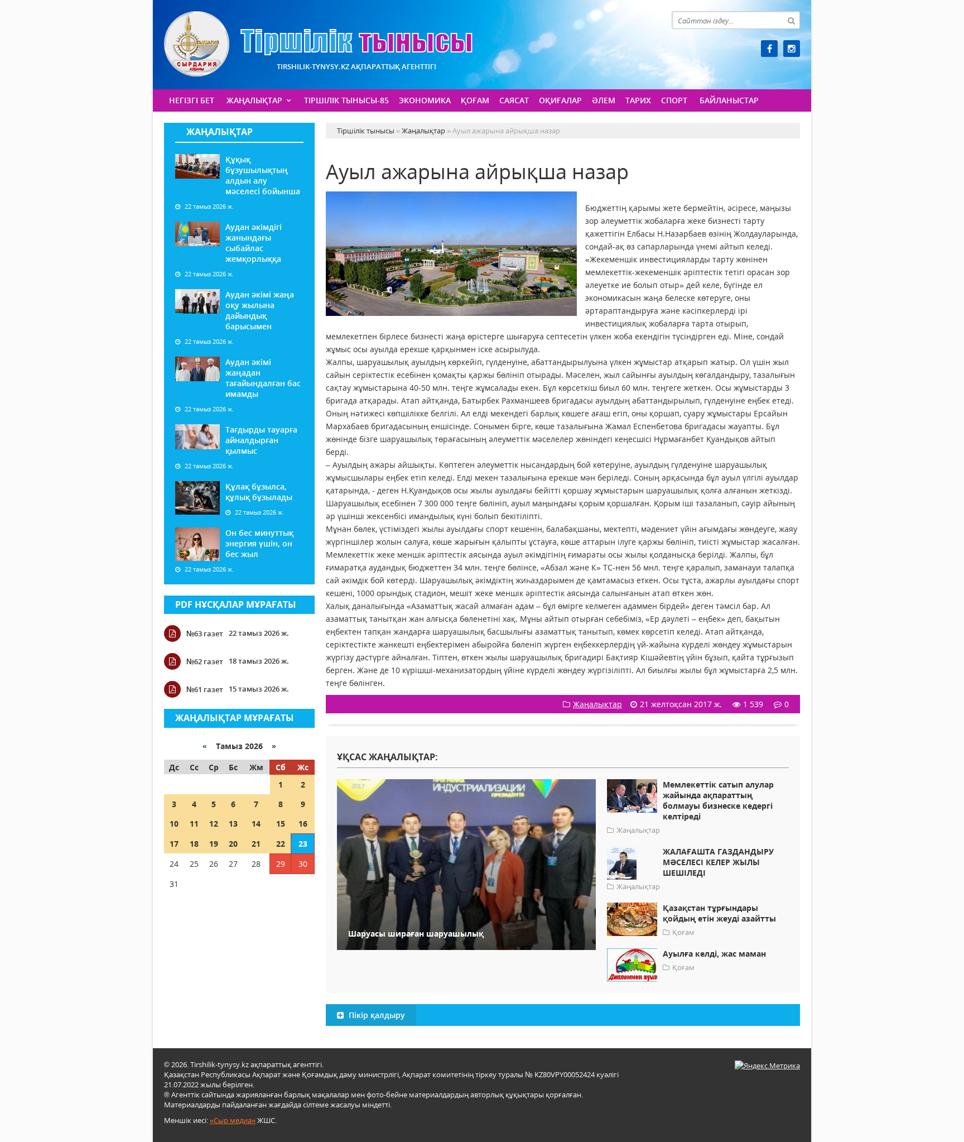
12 (213, 823)
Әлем (603, 100)
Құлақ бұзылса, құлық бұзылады (258, 491)
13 (233, 823)
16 (302, 823)
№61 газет (204, 689)
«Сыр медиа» (233, 1120)
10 (174, 823)
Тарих (638, 100)
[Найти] (791, 20)
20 (233, 843)
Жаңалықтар (254, 100)
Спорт (674, 100)
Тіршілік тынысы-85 (346, 100)
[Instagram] (791, 48)
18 (194, 843)
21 (256, 843)
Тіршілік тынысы (318, 43)
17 (174, 843)
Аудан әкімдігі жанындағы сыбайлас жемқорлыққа (253, 243)
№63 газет (204, 633)
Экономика (425, 100)
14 (256, 823)
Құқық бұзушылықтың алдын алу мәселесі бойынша (262, 175)
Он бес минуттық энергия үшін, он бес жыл (259, 543)
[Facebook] (769, 48)
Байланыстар (729, 100)
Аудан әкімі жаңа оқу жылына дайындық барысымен (259, 310)
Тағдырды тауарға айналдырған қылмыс (261, 440)
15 (280, 823)
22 (280, 843)
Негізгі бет (191, 100)
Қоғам (475, 100)
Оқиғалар (560, 100)
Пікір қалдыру (375, 1015)
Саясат (514, 100)
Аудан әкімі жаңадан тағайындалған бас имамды (263, 378)
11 (194, 823)
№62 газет (204, 661)
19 (213, 843)
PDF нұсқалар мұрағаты (235, 604)
